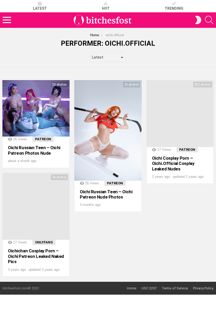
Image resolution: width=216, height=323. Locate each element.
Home (131, 288)
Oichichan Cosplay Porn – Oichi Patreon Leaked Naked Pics (36, 256)
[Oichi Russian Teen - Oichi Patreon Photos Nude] (36, 108)
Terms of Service (175, 288)
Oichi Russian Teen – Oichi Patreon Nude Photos (106, 194)
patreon (43, 139)
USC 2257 (148, 288)
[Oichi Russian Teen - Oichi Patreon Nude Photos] (107, 130)
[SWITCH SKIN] (198, 20)
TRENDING (174, 8)
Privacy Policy (203, 288)
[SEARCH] (209, 20)
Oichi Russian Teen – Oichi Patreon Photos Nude (34, 150)
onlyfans (44, 242)
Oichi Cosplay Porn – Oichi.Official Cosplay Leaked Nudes (173, 163)
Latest (40, 8)
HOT (106, 8)
